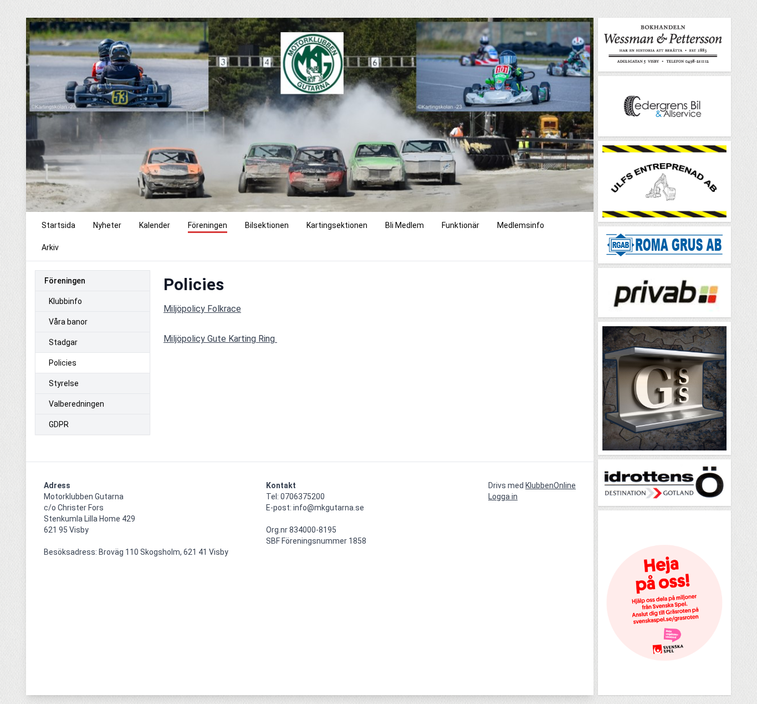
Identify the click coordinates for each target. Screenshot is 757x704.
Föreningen (64, 280)
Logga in (503, 496)
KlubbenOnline (550, 485)
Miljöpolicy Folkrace (202, 308)
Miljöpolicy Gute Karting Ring (220, 338)
